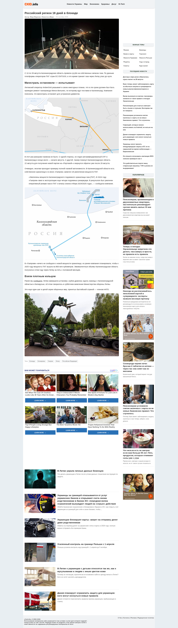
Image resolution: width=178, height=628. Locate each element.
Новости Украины (74, 4)
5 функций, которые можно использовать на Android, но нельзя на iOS (138, 127)
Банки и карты (129, 54)
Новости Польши (145, 58)
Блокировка (41, 361)
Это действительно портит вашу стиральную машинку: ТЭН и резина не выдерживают (138, 165)
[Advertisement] (72, 451)
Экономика (94, 4)
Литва (58, 361)
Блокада (32, 361)
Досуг (114, 4)
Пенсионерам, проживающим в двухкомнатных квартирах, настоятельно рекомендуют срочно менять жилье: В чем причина (138, 204)
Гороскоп (142, 54)
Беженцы (142, 50)
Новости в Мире (48, 17)
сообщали (37, 281)
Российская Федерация (69, 361)
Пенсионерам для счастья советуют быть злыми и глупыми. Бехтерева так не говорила (137, 108)
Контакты (126, 618)
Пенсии (126, 50)
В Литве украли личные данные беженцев (80, 471)
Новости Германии (130, 58)
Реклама (133, 618)
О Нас (120, 618)
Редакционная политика (146, 618)
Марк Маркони (35, 17)
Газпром (50, 361)
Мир (86, 4)
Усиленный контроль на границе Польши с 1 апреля (85, 544)
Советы (126, 66)
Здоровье (105, 4)
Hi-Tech (121, 4)
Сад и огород (144, 62)
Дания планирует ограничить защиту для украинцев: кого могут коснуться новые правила (137, 137)
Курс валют (143, 66)
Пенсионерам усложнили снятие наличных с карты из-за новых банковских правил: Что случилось (136, 117)
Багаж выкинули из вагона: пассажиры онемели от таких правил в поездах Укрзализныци (138, 98)
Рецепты (127, 62)
